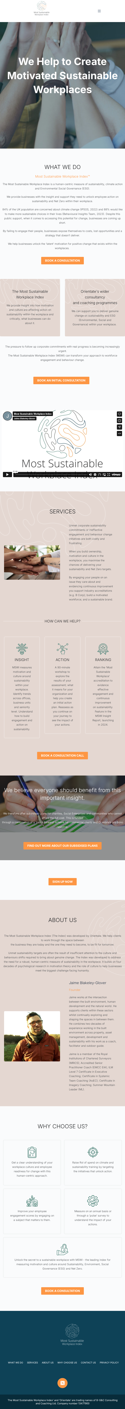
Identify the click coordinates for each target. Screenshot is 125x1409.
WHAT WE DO (15, 1362)
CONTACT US (88, 1362)
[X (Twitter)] (62, 1383)
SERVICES (32, 1362)
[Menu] (99, 11)
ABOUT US (48, 1362)
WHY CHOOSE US (67, 1362)
